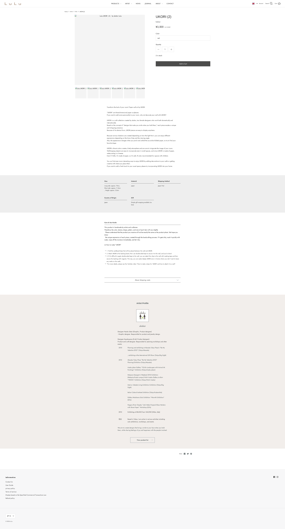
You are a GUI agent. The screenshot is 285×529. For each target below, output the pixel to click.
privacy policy (10, 488)
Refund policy (10, 498)
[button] (255, 4)
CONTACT (170, 3)
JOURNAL (148, 3)
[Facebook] (274, 477)
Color (158, 34)
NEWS (138, 3)
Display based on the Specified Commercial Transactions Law (26, 495)
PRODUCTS (115, 3)
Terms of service (11, 492)
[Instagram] (277, 477)
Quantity (158, 44)
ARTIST (127, 3)
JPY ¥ (9, 516)
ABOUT (158, 3)
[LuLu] (12, 3)
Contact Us (9, 482)
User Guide (9, 485)
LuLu (11, 521)
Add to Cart (183, 64)
